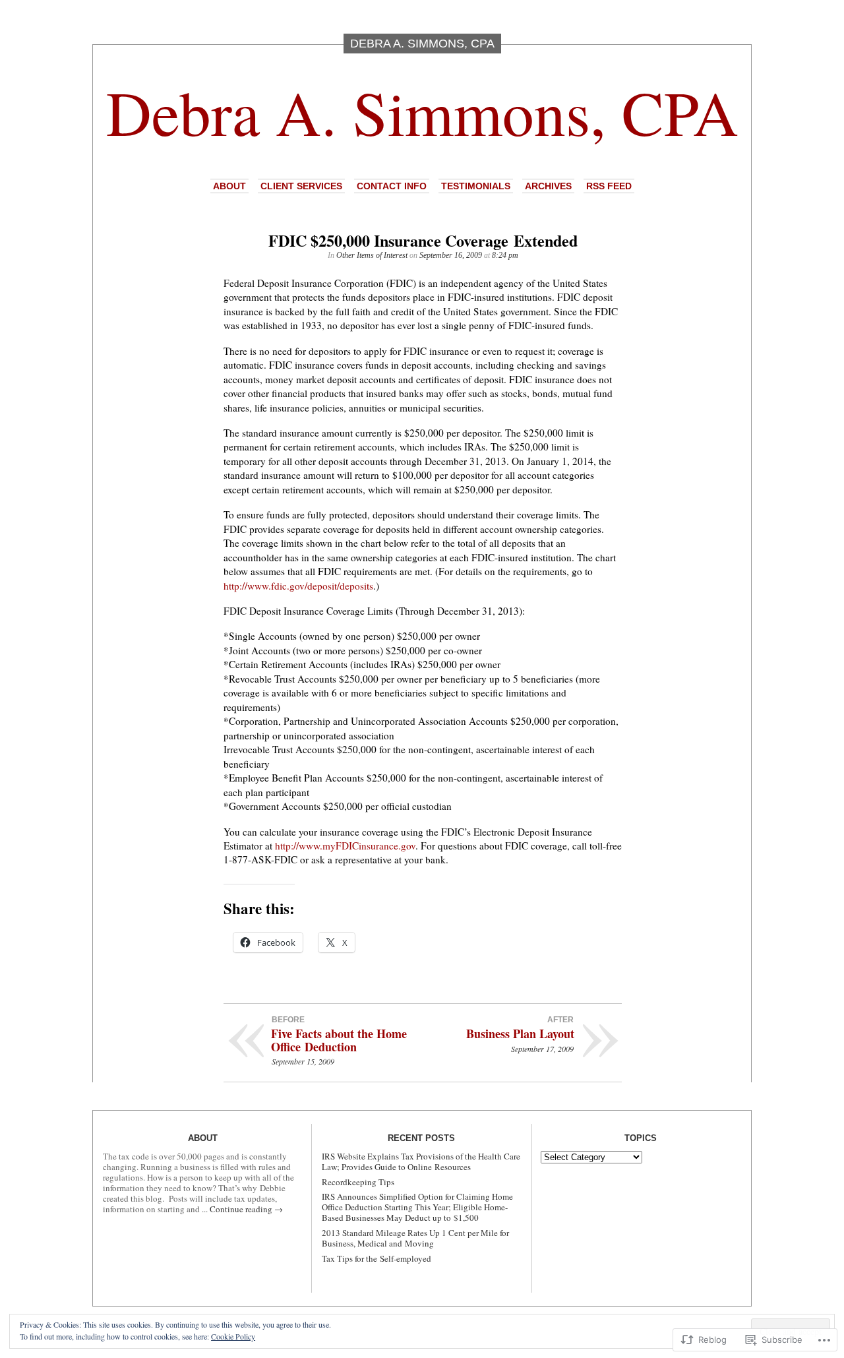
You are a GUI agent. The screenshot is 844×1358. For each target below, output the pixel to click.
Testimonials (475, 186)
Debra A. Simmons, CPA (422, 112)
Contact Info (392, 186)
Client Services (301, 186)
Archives (548, 186)
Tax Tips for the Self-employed (376, 1258)
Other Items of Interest (371, 255)
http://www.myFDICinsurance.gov (345, 845)
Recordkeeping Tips (358, 1182)
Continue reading (246, 1209)
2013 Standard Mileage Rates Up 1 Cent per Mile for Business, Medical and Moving (415, 1238)
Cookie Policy (233, 1336)
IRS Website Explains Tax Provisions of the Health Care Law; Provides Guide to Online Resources (421, 1161)
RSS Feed (609, 186)
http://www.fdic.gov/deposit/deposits (298, 585)
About (229, 186)
